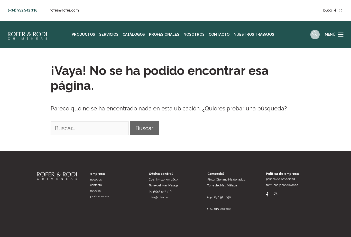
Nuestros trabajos (254, 34)
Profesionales (164, 34)
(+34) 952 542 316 (22, 10)
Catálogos (134, 34)
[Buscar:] (90, 128)
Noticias (95, 190)
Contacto (219, 34)
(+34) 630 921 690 (219, 197)
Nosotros (194, 34)
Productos (83, 34)
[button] (340, 34)
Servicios (108, 34)
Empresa (97, 174)
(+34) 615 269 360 (219, 209)
